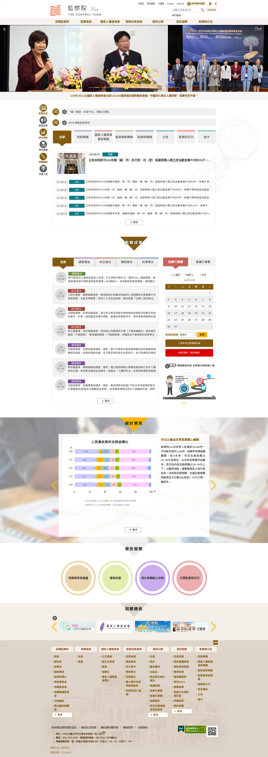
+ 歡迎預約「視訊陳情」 (189, 353)
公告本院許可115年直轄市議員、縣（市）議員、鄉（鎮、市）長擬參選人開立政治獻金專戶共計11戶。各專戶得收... (135, 205)
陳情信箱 (179, 671)
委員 (104, 666)
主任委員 (107, 656)
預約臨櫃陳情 (181, 661)
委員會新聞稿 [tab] (124, 137)
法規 (152, 656)
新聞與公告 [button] (206, 21)
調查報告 (131, 661)
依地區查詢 (171, 334)
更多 (135, 222)
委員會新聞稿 (205, 670)
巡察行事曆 (156, 690)
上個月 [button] (177, 275)
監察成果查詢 (134, 649)
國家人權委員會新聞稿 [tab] (103, 137)
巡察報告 (155, 700)
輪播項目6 (119, 87)
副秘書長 (59, 671)
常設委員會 (60, 682)
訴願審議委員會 (61, 694)
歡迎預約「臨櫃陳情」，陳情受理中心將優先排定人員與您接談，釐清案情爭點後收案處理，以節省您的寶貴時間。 (131, 111)
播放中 (64, 112)
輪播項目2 (96, 87)
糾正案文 (131, 666)
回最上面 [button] (43, 174)
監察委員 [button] (86, 21)
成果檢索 (131, 656)
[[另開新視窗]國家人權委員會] (153, 627)
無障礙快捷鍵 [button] (198, 3)
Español (180, 4)
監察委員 (86, 649)
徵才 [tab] (207, 137)
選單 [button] (215, 642)
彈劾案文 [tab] (127, 262)
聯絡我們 (128, 727)
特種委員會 (60, 687)
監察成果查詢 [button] (134, 21)
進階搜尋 (211, 10)
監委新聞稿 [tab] (144, 137)
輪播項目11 (148, 87)
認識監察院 (62, 649)
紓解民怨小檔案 (133, 692)
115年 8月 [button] (189, 280)
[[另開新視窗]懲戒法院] (77, 627)
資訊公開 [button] (157, 21)
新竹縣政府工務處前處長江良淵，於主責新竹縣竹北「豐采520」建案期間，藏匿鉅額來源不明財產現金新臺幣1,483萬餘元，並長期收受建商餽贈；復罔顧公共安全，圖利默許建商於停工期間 (106, 277)
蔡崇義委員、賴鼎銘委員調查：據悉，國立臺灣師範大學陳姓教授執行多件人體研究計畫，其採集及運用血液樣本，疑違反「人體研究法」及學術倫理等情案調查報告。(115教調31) (107, 367)
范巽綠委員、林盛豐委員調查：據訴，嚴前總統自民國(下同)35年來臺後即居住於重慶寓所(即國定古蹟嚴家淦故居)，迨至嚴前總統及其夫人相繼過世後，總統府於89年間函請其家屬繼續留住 (106, 385)
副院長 (58, 661)
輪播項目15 (171, 87)
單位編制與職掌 (61, 707)
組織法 (106, 671)
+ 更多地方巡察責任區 (189, 343)
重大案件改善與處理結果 (133, 684)
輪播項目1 (91, 87)
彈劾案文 (131, 671)
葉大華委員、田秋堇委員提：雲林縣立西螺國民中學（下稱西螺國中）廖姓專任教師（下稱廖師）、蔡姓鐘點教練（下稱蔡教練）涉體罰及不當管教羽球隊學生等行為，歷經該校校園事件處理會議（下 (107, 331)
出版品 (153, 671)
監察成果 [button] (43, 125)
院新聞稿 (203, 656)
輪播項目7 (125, 87)
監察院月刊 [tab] (186, 137)
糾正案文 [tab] (105, 262)
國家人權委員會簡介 (109, 678)
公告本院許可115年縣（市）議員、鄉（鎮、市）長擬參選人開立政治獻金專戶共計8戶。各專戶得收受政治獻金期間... (135, 189)
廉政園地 (155, 666)
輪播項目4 (108, 87)
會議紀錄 (155, 685)
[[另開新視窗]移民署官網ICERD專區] (115, 627)
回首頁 (141, 4)
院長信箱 (179, 656)
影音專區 (203, 689)
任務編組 (59, 700)
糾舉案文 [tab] (148, 262)
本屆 (80, 656)
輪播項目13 (159, 87)
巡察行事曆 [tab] (175, 261)
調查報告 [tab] (84, 262)
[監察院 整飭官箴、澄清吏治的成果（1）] (189, 380)
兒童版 (161, 4)
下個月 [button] (188, 275)
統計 (152, 661)
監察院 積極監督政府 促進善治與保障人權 (183, 403)
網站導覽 (151, 4)
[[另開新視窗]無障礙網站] (195, 729)
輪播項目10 (142, 87)
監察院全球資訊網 (75, 10)
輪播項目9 (136, 87)
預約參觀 (179, 705)
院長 (56, 656)
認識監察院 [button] (62, 21)
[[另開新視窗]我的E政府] (181, 729)
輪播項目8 (131, 87)
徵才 (200, 699)
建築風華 (179, 687)
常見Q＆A (179, 682)
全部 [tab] (62, 137)
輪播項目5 (114, 87)
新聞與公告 (205, 649)
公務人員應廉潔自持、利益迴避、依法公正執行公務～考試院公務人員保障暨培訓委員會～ (118, 122)
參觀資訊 (179, 700)
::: (1, 1)
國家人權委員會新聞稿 (205, 663)
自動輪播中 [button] (4, 29)
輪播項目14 (165, 87)
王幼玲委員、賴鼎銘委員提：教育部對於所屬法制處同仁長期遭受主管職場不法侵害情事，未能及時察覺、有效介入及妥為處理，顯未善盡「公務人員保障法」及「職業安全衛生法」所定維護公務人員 (107, 294)
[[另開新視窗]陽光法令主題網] (190, 626)
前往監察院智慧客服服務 (210, 3)
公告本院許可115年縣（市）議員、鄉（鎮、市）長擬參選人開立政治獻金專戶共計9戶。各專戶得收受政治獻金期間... (135, 197)
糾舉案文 (131, 676)
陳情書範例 (180, 676)
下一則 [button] (214, 485)
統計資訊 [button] (43, 138)
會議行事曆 (156, 695)
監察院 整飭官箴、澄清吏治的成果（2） (195, 403)
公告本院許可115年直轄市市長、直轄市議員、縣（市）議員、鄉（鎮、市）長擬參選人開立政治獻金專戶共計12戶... (135, 213)
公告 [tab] (165, 137)
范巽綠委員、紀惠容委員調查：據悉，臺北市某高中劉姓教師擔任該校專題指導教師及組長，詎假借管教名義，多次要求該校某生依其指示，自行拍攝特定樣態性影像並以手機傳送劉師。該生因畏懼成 (107, 349)
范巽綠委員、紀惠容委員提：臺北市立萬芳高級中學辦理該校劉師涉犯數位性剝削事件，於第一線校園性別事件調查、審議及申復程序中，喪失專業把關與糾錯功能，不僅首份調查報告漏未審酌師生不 (107, 313)
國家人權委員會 (110, 649)
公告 (200, 694)
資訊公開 (158, 649)
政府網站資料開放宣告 (63, 727)
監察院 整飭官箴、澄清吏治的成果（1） (189, 403)
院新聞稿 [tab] (83, 137)
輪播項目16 (176, 87)
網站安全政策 (88, 727)
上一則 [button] (54, 485)
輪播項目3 (102, 87)
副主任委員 (108, 661)
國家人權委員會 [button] (110, 21)
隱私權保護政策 (109, 727)
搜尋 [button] (202, 10)
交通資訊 (143, 727)
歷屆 (80, 661)
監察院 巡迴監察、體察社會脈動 (200, 403)
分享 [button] (216, 4)
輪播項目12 (154, 87)
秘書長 (58, 666)
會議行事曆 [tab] (203, 261)
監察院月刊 (204, 684)
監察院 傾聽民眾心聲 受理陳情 (177, 403)
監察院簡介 (60, 676)
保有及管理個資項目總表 (157, 707)
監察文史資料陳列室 (181, 694)
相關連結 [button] (43, 162)
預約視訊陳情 (181, 666)
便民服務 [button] (181, 21)
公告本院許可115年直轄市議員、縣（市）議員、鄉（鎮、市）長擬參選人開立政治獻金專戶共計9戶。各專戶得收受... (135, 181)
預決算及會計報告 (157, 678)
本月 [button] (204, 275)
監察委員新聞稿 (205, 677)
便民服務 (182, 649)
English (170, 4)
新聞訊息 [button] (43, 113)
